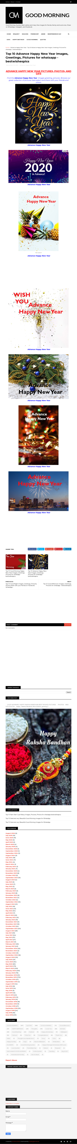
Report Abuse (11, 1060)
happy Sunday (11, 1041)
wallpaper (64, 1032)
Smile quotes (37, 1051)
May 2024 (9, 862)
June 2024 (9, 860)
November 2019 (11, 977)
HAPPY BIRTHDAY (17, 1028)
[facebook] (61, 1141)
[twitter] (70, 2)
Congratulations (43, 1035)
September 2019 (11, 982)
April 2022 (9, 913)
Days (8, 39)
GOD (54, 1038)
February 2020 (11, 970)
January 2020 (10, 973)
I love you (49, 1028)
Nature (46, 1048)
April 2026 (9, 842)
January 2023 (10, 893)
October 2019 (10, 979)
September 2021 (11, 928)
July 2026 (9, 835)
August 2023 (10, 880)
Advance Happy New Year (18, 47)
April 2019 (9, 993)
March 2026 (10, 844)
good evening (16, 1032)
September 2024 (12, 853)
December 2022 (11, 895)
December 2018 (11, 1001)
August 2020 (10, 957)
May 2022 (9, 911)
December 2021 (11, 922)
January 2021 (10, 946)
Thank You (59, 1035)
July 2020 (9, 959)
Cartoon (14, 1035)
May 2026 (9, 840)
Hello (8, 1038)
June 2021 (9, 935)
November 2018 (11, 1004)
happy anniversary (47, 1032)
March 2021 (10, 942)
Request (16, 34)
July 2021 (9, 933)
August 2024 (10, 855)
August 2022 (10, 904)
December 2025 (11, 849)
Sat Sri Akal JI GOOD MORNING (16, 1051)
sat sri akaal (35, 1054)
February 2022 (11, 917)
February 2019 (11, 997)
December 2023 (11, 871)
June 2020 (9, 962)
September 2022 (12, 902)
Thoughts (34, 1028)
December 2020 (11, 948)
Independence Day (54, 34)
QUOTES (29, 1025)
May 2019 (9, 990)
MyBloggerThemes (34, 1141)
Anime (43, 34)
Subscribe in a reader (12, 1103)
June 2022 (9, 908)
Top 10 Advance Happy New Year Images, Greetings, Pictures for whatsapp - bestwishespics (37, 573)
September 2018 (11, 1008)
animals (62, 1028)
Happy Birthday (18, 39)
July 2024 (9, 857)
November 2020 (11, 951)
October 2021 (10, 926)
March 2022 (10, 915)
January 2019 (10, 999)
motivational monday (17, 1054)
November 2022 (11, 897)
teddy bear (56, 1041)
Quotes (43, 39)
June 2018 (9, 1015)
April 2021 (9, 939)
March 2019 (10, 995)
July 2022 (9, 906)
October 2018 (10, 1006)
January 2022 (10, 920)
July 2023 (9, 882)
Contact (18, 2)
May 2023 (9, 886)
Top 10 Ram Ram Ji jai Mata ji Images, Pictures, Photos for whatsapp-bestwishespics (33, 814)
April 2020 (9, 966)
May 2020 (9, 964)
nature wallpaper (39, 1041)
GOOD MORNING (12, 1025)
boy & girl (65, 1051)
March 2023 (10, 889)
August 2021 (10, 931)
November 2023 (11, 873)
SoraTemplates (16, 1141)
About (12, 2)
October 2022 (11, 900)
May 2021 (9, 937)
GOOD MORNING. (46, 1025)
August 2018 (10, 1010)
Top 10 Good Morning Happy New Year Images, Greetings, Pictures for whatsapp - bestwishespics (15, 573)
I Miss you (28, 1035)
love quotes (15, 1048)
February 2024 (11, 866)
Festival (31, 1032)
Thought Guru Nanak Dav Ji (26, 1038)
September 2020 (12, 955)
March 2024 (10, 864)
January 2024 (10, 869)
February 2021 (11, 944)
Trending (51, 1051)
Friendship (35, 34)
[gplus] (71, 1141)
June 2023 (9, 884)
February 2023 (11, 891)
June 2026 (9, 838)
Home (7, 2)
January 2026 (10, 846)
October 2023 (11, 875)
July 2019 (9, 986)
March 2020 (10, 968)
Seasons (25, 34)
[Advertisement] (38, 608)
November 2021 (11, 924)
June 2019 (9, 988)
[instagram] (67, 1141)
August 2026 (10, 833)
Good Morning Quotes (28, 1045)
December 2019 (11, 975)
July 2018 (9, 1013)
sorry (43, 1038)
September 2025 (12, 851)
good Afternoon (65, 1025)
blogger (67, 624)
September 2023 (12, 877)
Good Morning (32, 39)
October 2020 (11, 953)
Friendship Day (31, 1048)
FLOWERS (10, 1045)
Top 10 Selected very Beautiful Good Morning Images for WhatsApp (28, 818)
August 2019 (10, 984)
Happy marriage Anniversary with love (54, 1045)
